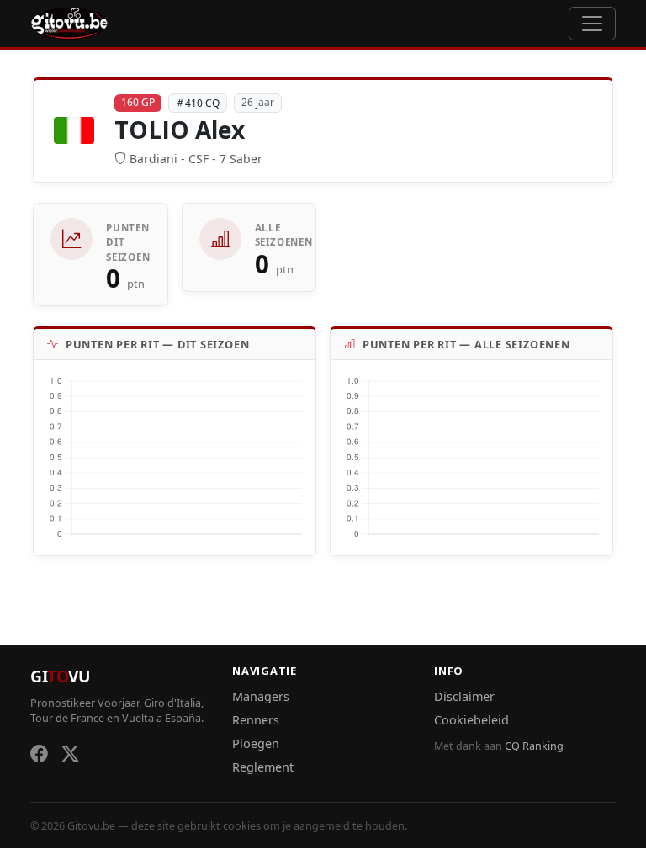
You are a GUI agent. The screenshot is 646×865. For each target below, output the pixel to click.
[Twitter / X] (70, 753)
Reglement (263, 767)
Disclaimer (464, 696)
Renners (255, 720)
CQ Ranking (534, 746)
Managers (260, 696)
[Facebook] (39, 753)
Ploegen (255, 743)
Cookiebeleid (471, 720)
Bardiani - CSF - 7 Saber (196, 159)
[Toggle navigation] (592, 23)
